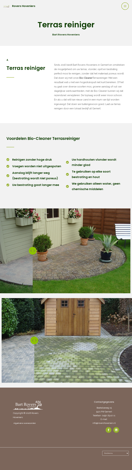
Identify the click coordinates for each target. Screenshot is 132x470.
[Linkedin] (116, 430)
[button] (28, 423)
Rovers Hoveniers (23, 6)
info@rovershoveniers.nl (104, 423)
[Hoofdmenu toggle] (125, 6)
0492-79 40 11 (108, 415)
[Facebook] (108, 430)
